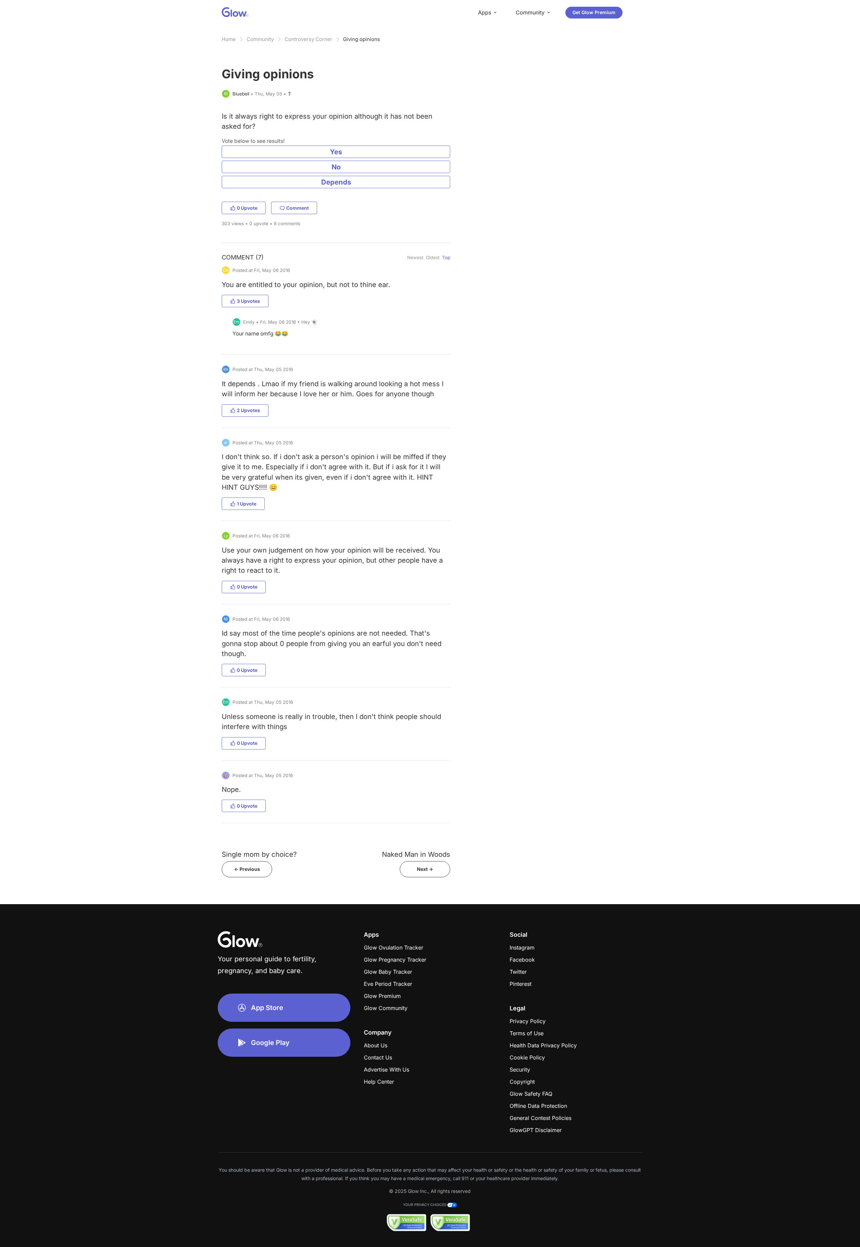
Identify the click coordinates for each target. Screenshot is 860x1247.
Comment (297, 208)
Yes (336, 152)
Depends (336, 182)
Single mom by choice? (259, 854)
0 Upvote (247, 208)
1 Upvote (246, 504)
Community (260, 39)
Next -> (425, 869)
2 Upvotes (248, 410)
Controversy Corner (308, 39)
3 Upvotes (248, 301)
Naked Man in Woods (416, 854)
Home (229, 39)
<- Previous (247, 869)
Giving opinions (361, 39)
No (336, 167)
